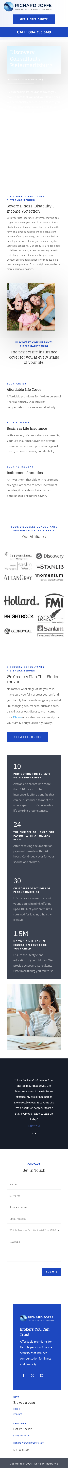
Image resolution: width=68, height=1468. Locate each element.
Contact (17, 1414)
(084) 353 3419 (21, 1435)
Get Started (23, 161)
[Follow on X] (32, 1375)
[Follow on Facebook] (23, 1375)
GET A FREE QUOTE (27, 737)
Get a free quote (34, 19)
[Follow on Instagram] (41, 1375)
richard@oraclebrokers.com (28, 1442)
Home (16, 1408)
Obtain (17, 717)
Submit (51, 1272)
